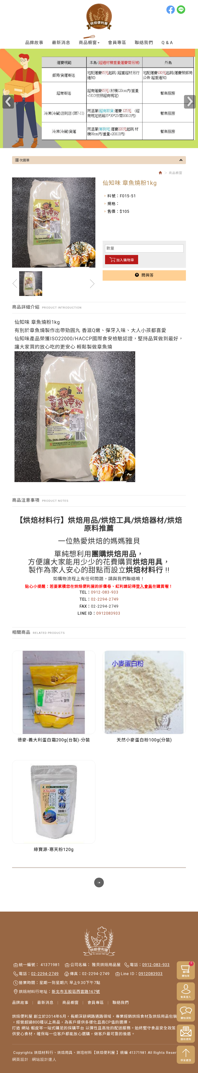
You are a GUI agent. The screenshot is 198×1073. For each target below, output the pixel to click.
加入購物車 (125, 260)
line (181, 9)
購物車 (187, 969)
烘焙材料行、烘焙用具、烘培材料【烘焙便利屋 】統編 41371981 (99, 17)
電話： (136, 964)
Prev (8, 102)
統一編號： (29, 964)
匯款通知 (186, 1039)
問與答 (146, 275)
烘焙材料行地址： (35, 991)
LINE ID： (87, 613)
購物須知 (186, 1018)
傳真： (76, 973)
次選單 (24, 160)
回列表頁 (99, 882)
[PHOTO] (53, 222)
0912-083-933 (105, 592)
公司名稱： (80, 964)
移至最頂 (186, 1060)
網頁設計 (20, 1059)
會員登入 (186, 997)
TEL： (85, 592)
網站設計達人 (44, 1059)
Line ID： (130, 973)
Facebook (171, 9)
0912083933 (108, 613)
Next (190, 102)
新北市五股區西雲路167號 (76, 991)
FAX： (85, 606)
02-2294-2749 (105, 599)
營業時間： (29, 982)
